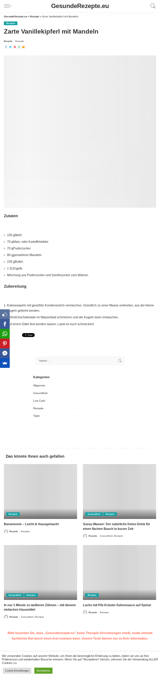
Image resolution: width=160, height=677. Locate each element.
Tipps (36, 415)
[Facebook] (6, 47)
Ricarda (8, 41)
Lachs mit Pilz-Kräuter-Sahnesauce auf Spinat (117, 605)
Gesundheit (40, 393)
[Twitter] (10, 47)
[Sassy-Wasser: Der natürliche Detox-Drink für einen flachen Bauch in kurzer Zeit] (119, 491)
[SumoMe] (5, 363)
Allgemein (39, 385)
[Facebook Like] (5, 314)
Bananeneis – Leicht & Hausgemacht (31, 524)
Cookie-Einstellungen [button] (17, 670)
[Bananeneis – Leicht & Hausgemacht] (40, 491)
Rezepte (10, 23)
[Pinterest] (15, 47)
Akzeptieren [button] (43, 670)
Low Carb (39, 400)
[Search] (152, 6)
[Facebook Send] (5, 353)
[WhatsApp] (19, 47)
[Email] (23, 47)
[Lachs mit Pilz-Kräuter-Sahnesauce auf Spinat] (119, 572)
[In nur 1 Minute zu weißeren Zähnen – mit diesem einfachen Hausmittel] (40, 572)
